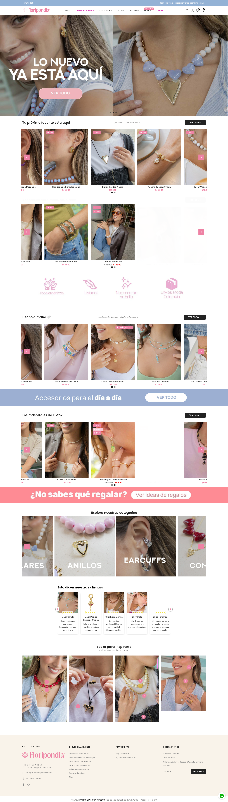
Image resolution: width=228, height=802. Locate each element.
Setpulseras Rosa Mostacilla (63, 381)
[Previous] (27, 157)
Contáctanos (169, 757)
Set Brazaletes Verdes (156, 261)
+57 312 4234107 (33, 778)
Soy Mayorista (122, 753)
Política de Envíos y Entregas (82, 757)
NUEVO (68, 10)
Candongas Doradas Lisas (156, 187)
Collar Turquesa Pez (117, 479)
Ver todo (194, 122)
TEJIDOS (148, 10)
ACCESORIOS (104, 10)
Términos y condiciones (80, 761)
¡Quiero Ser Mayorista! (126, 757)
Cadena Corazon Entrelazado (63, 264)
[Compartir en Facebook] (23, 784)
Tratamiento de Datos (79, 765)
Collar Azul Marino (63, 187)
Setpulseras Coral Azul (156, 381)
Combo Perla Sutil (202, 261)
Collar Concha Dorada (202, 381)
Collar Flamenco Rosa (24, 479)
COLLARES (133, 10)
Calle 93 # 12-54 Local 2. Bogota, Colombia (39, 766)
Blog (71, 777)
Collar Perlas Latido (109, 261)
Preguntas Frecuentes (79, 753)
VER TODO (193, 317)
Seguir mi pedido (77, 773)
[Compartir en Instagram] (28, 784)
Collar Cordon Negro (202, 187)
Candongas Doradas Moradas (110, 187)
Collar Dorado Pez (164, 479)
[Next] (201, 157)
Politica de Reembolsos (79, 769)
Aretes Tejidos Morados (109, 381)
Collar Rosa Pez (71, 479)
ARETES (119, 10)
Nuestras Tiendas (171, 753)
